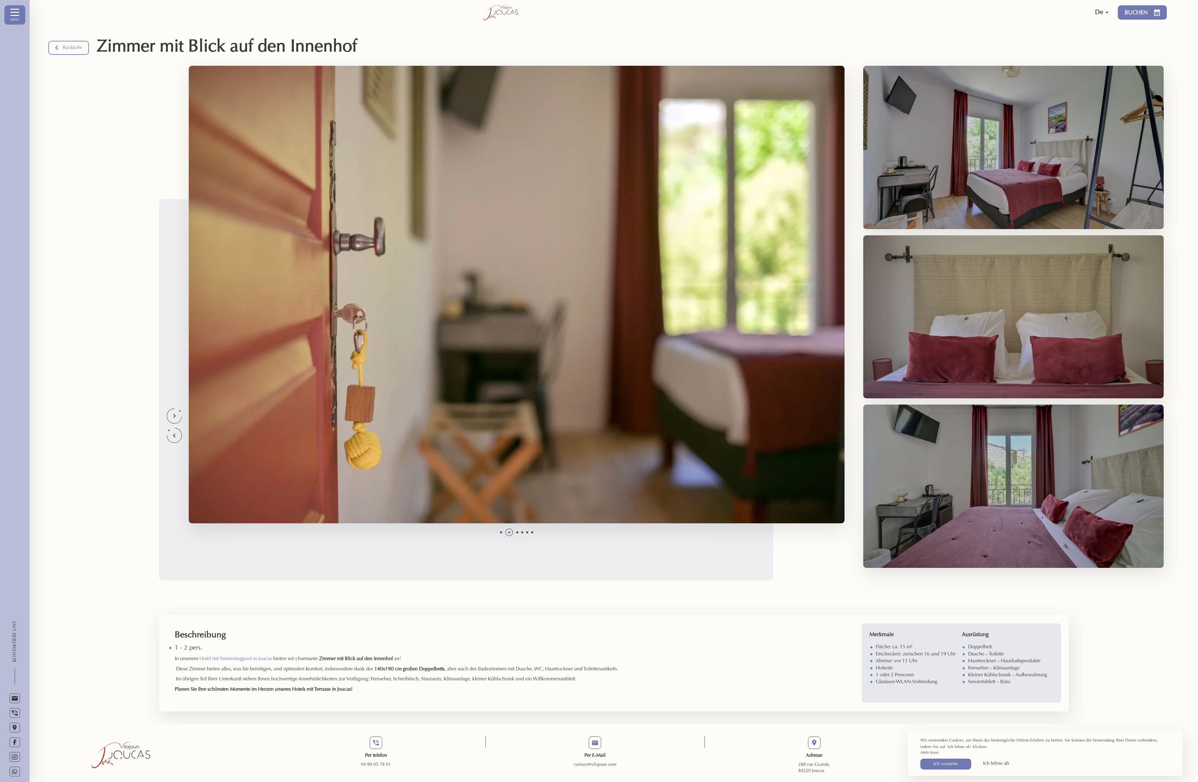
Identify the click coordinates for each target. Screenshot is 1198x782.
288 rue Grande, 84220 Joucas (814, 768)
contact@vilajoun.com (595, 765)
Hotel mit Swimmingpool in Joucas (235, 658)
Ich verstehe (945, 764)
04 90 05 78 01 (376, 765)
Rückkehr (72, 48)
